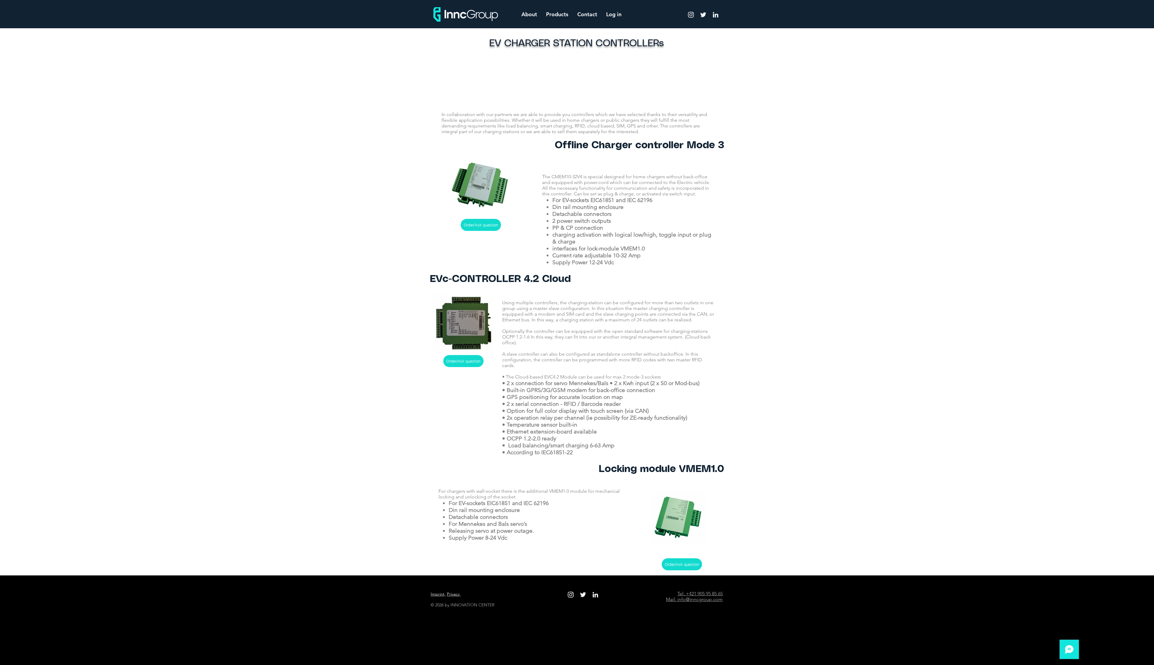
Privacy (454, 594)
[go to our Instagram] (691, 15)
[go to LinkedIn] (715, 15)
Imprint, (438, 594)
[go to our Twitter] (703, 15)
